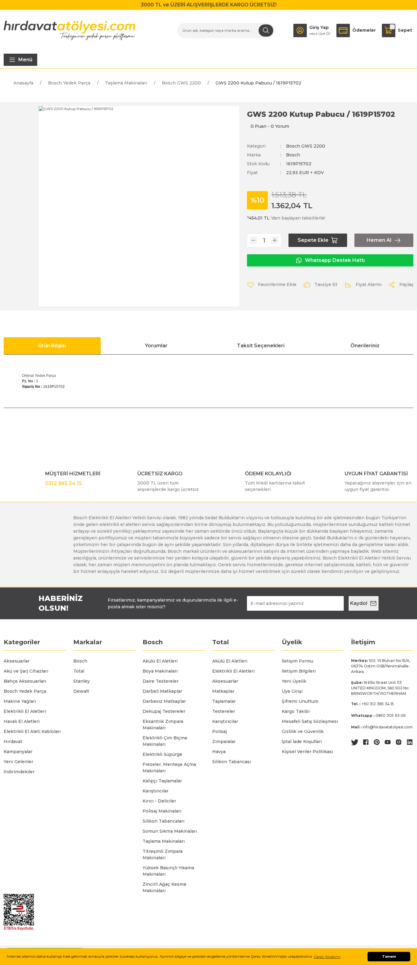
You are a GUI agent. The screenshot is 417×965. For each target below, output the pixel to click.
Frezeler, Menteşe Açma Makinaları (169, 768)
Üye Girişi (292, 691)
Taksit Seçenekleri (261, 345)
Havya (219, 751)
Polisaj (219, 731)
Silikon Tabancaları (163, 821)
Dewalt (81, 691)
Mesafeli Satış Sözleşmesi (310, 721)
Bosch (293, 155)
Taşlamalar (224, 701)
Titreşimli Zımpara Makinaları (163, 854)
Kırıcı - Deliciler (159, 801)
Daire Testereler (161, 681)
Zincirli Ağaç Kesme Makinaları (165, 887)
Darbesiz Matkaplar (164, 701)
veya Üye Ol (319, 33)
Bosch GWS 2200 (305, 146)
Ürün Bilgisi (52, 345)
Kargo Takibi (296, 711)
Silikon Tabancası (231, 761)
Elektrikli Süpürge (162, 754)
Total (78, 671)
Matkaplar (223, 691)
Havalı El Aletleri (22, 721)
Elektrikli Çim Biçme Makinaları (165, 741)
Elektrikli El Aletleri (25, 711)
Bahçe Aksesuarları (25, 681)
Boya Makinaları (160, 671)
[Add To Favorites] (271, 284)
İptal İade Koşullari (302, 741)
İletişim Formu (297, 661)
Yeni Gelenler (18, 761)
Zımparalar (224, 741)
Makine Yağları (20, 701)
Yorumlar (156, 345)
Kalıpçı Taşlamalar (162, 781)
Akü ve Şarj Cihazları (26, 671)
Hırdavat (13, 741)
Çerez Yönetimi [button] (327, 956)
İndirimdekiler (19, 771)
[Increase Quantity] (274, 240)
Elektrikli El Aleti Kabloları (32, 731)
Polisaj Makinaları (162, 811)
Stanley (81, 681)
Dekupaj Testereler (164, 711)
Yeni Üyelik (294, 681)
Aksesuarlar (17, 661)
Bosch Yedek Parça (25, 691)
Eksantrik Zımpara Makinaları (163, 725)
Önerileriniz (364, 345)
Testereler (223, 711)
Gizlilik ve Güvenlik (303, 731)
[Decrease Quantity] (253, 240)
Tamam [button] (389, 957)
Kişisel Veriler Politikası (307, 751)
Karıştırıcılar (156, 791)
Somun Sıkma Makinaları (170, 831)
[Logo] (69, 30)
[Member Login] (300, 30)
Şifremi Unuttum (300, 701)
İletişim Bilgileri (299, 671)
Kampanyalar (18, 751)
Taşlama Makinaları (164, 841)
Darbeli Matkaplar (162, 691)
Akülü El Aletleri (160, 661)
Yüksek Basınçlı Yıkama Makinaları (168, 871)
